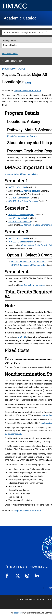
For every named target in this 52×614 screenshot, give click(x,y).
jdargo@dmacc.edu (13, 434)
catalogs (18, 613)
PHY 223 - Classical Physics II (21, 242)
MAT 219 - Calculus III (18, 238)
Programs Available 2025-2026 (27, 90)
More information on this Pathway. (22, 136)
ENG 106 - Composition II (19, 221)
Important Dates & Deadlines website (21, 174)
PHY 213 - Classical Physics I (21, 214)
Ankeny (28, 82)
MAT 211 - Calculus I (17, 187)
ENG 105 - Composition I (19, 198)
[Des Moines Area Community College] (14, 6)
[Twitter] (18, 576)
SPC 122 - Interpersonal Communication (29, 265)
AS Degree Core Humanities (32, 285)
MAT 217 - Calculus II (17, 218)
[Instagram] (27, 576)
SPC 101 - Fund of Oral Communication (28, 261)
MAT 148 (22, 337)
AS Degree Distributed (30, 191)
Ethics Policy (30, 599)
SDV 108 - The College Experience (23, 201)
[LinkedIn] (37, 576)
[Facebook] (8, 576)
